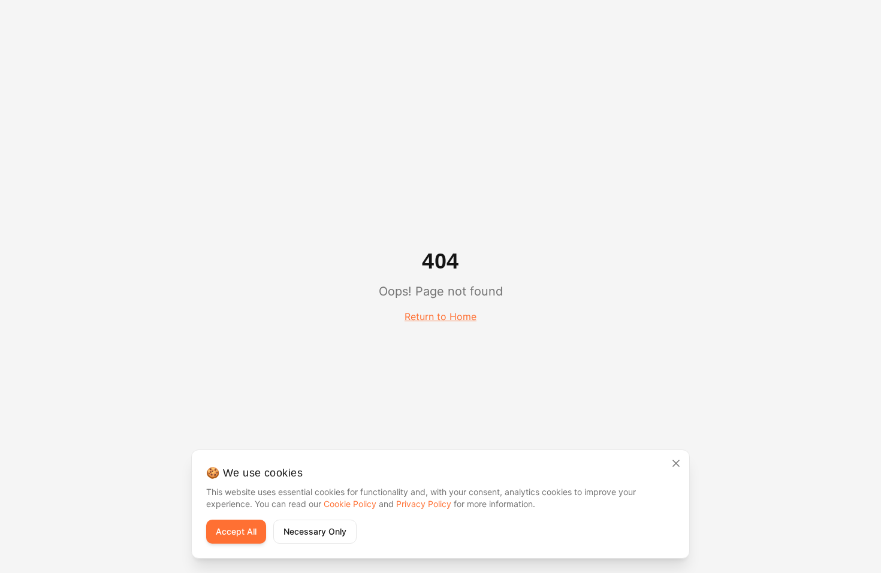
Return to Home (440, 316)
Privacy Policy (423, 504)
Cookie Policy (350, 504)
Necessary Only (314, 531)
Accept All (236, 531)
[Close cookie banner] (676, 463)
